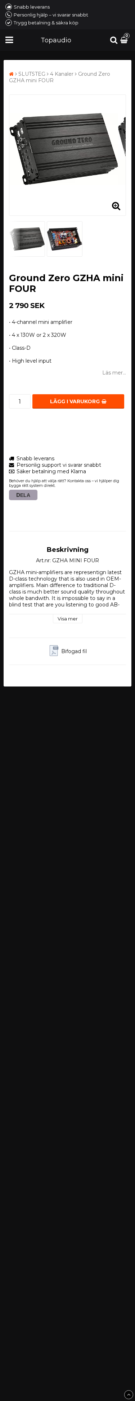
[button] (125, 40)
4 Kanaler (61, 74)
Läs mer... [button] (114, 372)
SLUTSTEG (31, 74)
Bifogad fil (74, 651)
